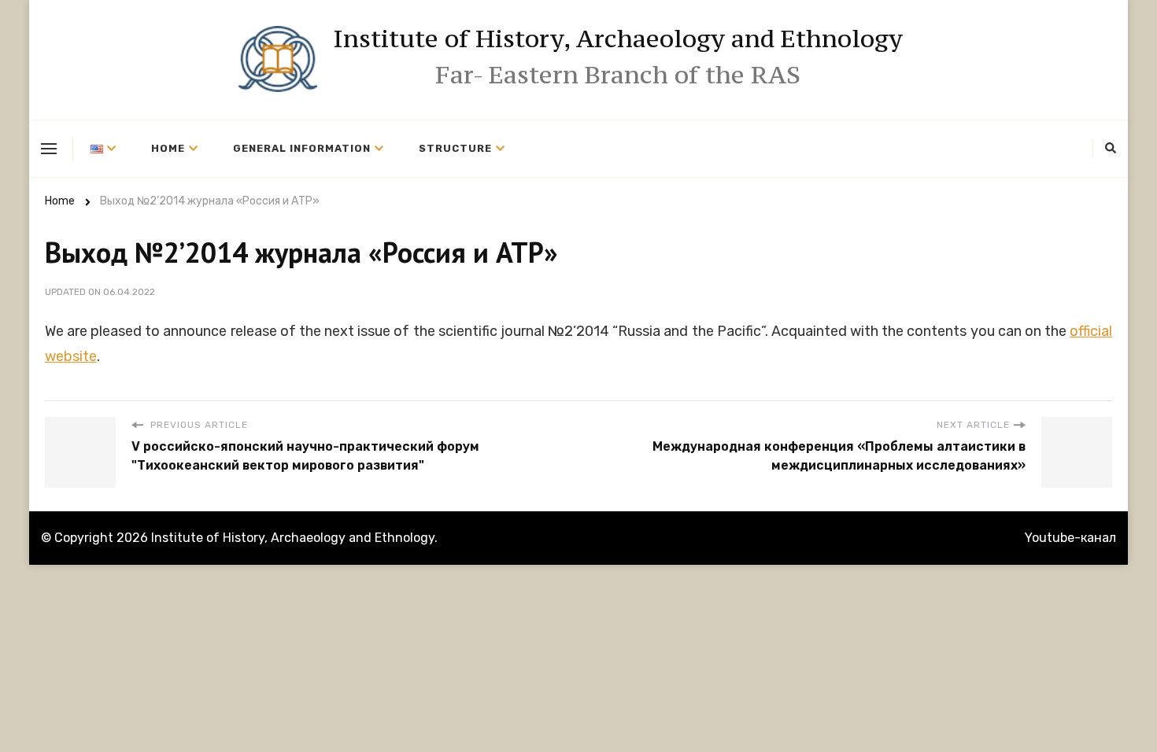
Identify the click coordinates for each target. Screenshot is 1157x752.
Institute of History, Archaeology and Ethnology (618, 38)
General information (302, 148)
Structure (455, 148)
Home (168, 148)
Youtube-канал (1070, 537)
